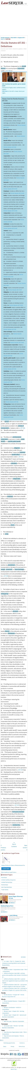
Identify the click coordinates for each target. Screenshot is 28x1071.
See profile (12, 902)
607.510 (21, 457)
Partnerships (4, 885)
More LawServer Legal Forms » (8, 872)
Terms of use (22, 1046)
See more (23, 957)
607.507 (20, 770)
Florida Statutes (5, 37)
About (4, 1046)
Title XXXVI (13, 37)
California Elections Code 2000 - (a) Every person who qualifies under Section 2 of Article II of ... (15, 975)
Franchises (4, 877)
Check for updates (17, 49)
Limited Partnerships (6, 882)
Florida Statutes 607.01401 (10, 189)
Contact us (22, 1043)
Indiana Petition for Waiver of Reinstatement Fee (13, 865)
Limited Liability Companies (8, 880)
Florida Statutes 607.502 (10, 147)
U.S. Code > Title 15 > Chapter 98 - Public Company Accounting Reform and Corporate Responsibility (13, 963)
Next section (25, 846)
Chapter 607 (21, 37)
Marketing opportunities (9, 1043)
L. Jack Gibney (13, 915)
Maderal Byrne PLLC (7, 906)
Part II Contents (14, 845)
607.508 (8, 71)
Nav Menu (25, 3)
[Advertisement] (14, 20)
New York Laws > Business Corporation (14, 1021)
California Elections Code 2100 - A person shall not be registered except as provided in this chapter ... (15, 980)
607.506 (6, 576)
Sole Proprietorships (6, 887)
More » (2, 1040)
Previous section (3, 849)
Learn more (6, 868)
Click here (4, 91)
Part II (2, 39)
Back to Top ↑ (14, 1069)
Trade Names (4, 889)
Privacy (12, 1046)
